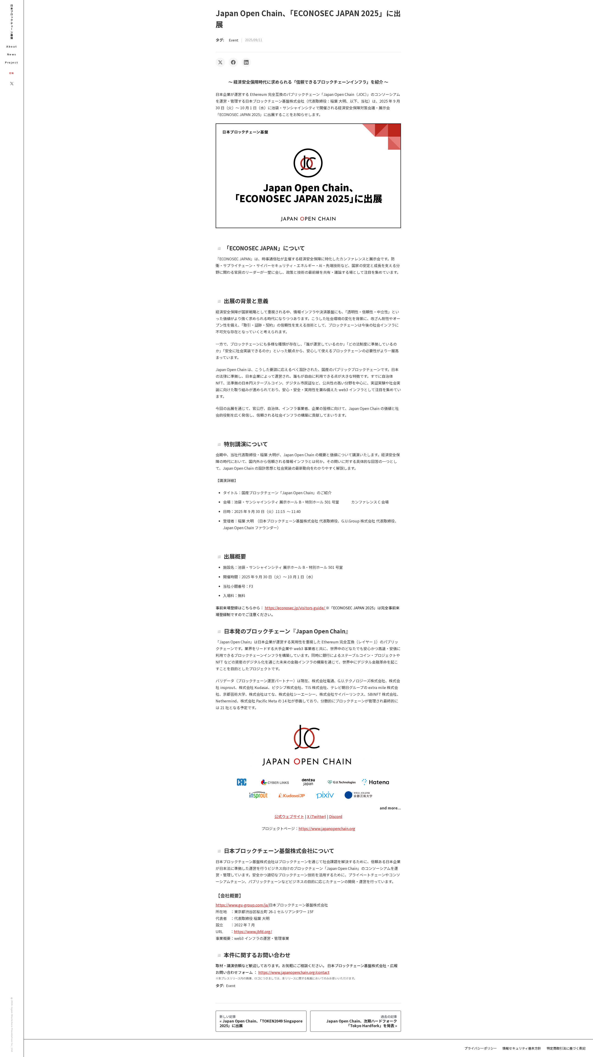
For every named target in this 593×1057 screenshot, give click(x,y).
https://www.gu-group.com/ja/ (242, 905)
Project (12, 62)
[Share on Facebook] (233, 62)
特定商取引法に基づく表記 (566, 1048)
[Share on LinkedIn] (246, 62)
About (11, 46)
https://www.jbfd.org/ (253, 931)
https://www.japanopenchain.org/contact (293, 972)
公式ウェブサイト (289, 816)
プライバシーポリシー (480, 1048)
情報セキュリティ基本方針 (521, 1048)
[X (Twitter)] (11, 83)
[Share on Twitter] (220, 62)
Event (233, 40)
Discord (335, 816)
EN (11, 73)
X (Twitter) (316, 816)
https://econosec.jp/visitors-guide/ (295, 607)
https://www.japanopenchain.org (327, 828)
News (11, 54)
